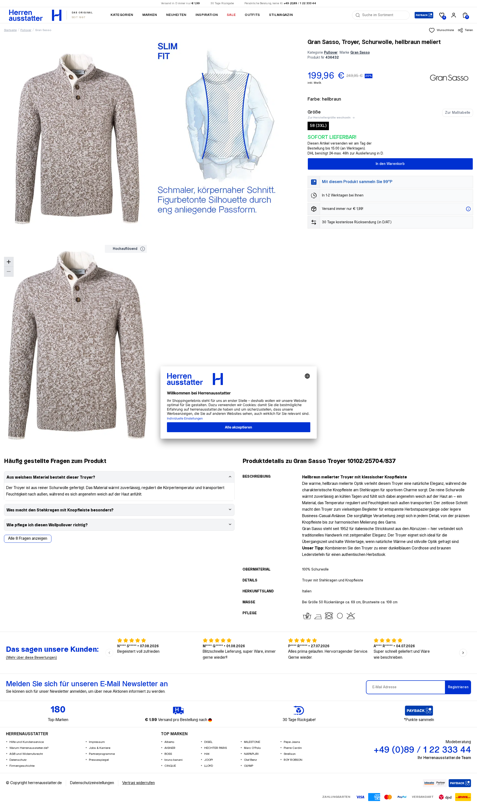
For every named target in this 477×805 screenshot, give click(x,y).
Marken (149, 14)
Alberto (169, 742)
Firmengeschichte (22, 766)
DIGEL (208, 742)
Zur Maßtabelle (457, 113)
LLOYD (208, 766)
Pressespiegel (99, 760)
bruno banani (173, 760)
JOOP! (208, 760)
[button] (441, 30)
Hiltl (206, 754)
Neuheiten (176, 14)
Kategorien (122, 14)
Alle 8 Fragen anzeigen (27, 538)
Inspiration (207, 14)
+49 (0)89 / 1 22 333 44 (300, 3)
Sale (231, 14)
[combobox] (384, 15)
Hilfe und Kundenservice (26, 742)
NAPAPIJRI (251, 754)
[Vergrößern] (8, 262)
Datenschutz (18, 760)
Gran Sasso (43, 30)
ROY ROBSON (293, 760)
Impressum (97, 742)
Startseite (10, 30)
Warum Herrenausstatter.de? (29, 748)
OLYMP (248, 766)
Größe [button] (314, 112)
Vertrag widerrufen (138, 783)
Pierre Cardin (293, 748)
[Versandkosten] (468, 208)
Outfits (252, 14)
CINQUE (170, 766)
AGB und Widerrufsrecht (26, 754)
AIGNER (169, 748)
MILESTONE (252, 742)
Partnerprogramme (102, 754)
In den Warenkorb (390, 164)
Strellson (290, 754)
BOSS (168, 754)
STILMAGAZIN (281, 14)
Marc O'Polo (252, 748)
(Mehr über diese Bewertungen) (31, 657)
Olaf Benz (250, 760)
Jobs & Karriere (99, 748)
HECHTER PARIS (215, 748)
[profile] (453, 15)
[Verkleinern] (8, 271)
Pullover (25, 30)
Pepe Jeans (292, 742)
